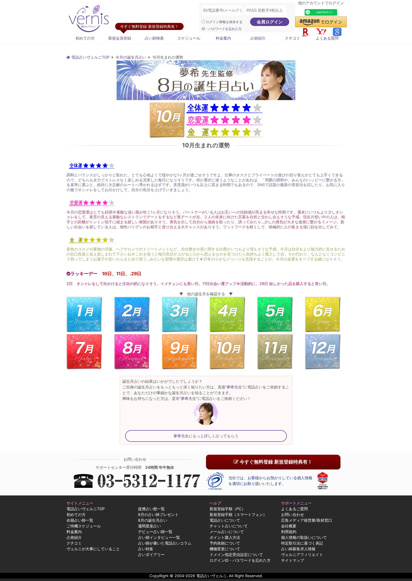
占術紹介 (258, 38)
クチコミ (292, 38)
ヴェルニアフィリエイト (302, 554)
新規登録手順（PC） (227, 508)
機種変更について (225, 548)
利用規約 (288, 531)
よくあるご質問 (294, 508)
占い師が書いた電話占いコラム (164, 543)
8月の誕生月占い (152, 520)
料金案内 (223, 38)
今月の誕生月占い (131, 57)
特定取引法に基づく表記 (302, 543)
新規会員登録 (119, 38)
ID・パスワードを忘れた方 (222, 29)
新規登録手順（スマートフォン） (238, 514)
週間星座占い (149, 526)
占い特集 (145, 548)
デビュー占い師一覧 (155, 531)
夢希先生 (234, 387)
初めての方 (85, 38)
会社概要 (288, 526)
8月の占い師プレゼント (158, 514)
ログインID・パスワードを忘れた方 (240, 560)
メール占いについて (227, 531)
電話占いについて (225, 520)
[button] (321, 21)
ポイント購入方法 (225, 537)
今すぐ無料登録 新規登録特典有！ (275, 461)
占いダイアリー (151, 554)
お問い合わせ (292, 514)
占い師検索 (154, 38)
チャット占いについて (229, 526)
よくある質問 (327, 38)
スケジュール (188, 38)
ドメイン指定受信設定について (236, 554)
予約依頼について (225, 543)
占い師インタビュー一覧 (159, 537)
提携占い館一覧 (151, 508)
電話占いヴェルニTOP (86, 508)
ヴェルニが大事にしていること (93, 548)
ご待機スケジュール (84, 526)
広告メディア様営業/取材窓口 (306, 520)
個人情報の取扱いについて (304, 537)
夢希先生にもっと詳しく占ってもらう (206, 435)
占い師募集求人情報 (298, 548)
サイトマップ (292, 560)
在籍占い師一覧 (80, 520)
